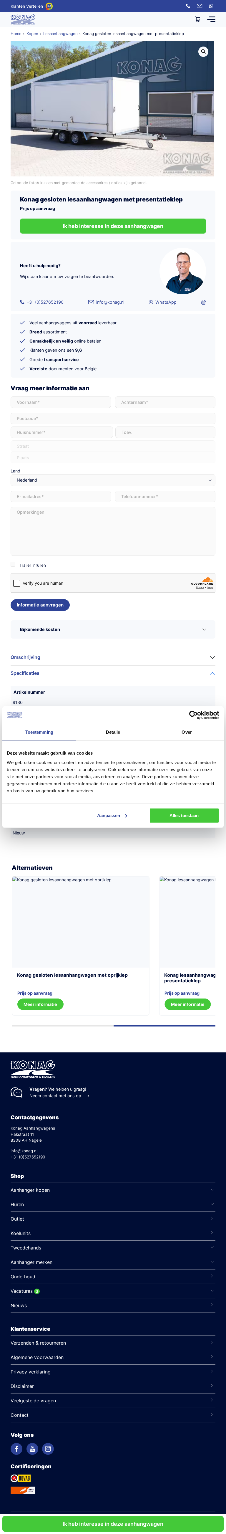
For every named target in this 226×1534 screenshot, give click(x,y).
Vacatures (22, 1291)
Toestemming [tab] (39, 732)
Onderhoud (23, 1277)
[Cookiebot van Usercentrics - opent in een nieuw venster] (193, 715)
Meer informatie (188, 1004)
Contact (20, 1415)
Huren (17, 1204)
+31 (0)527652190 (45, 302)
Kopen (32, 33)
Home (16, 33)
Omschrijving (25, 657)
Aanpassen (108, 815)
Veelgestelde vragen (33, 1401)
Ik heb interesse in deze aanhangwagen (113, 1524)
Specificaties (25, 673)
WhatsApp (166, 302)
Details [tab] (113, 732)
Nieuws (19, 1305)
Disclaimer (22, 1386)
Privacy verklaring (31, 1372)
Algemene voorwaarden (37, 1357)
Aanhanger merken (31, 1262)
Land (15, 470)
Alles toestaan (184, 815)
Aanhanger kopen (30, 1190)
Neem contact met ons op (55, 1095)
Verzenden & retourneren (38, 1343)
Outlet (17, 1219)
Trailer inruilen (32, 565)
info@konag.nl (110, 302)
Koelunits (21, 1233)
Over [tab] (187, 732)
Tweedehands (26, 1248)
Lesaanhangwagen (60, 33)
